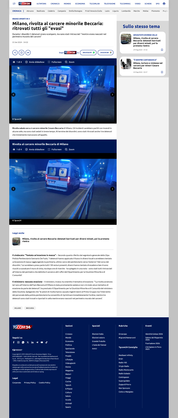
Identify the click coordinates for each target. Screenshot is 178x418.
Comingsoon (124, 377)
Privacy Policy (30, 383)
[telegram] (37, 342)
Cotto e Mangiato (126, 392)
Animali (68, 403)
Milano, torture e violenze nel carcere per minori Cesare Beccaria (147, 65)
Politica (68, 345)
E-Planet (68, 389)
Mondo (68, 338)
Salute (68, 396)
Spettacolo (70, 349)
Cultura (68, 392)
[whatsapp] (23, 342)
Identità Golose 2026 (154, 334)
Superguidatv (124, 381)
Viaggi (68, 378)
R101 (121, 359)
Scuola (68, 400)
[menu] (14, 3)
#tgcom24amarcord (127, 338)
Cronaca (68, 334)
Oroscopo (123, 334)
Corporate (16, 383)
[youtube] (42, 342)
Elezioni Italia (97, 334)
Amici (94, 349)
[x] (27, 342)
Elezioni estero (98, 338)
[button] (34, 62)
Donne (68, 367)
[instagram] (18, 342)
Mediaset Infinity (126, 355)
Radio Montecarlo (126, 370)
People (68, 356)
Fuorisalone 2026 (152, 343)
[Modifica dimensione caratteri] (28, 52)
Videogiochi (70, 363)
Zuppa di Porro (125, 384)
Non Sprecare (124, 388)
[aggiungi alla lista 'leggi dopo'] (21, 52)
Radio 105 (123, 363)
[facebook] (13, 342)
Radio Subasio (124, 373)
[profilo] (164, 3)
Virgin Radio (124, 366)
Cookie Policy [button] (44, 383)
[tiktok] (46, 342)
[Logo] (25, 3)
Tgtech (68, 385)
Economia (69, 341)
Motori (68, 374)
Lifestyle (69, 360)
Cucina (68, 381)
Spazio (68, 407)
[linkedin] (32, 342)
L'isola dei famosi (99, 345)
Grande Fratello (98, 341)
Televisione (70, 352)
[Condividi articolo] (15, 52)
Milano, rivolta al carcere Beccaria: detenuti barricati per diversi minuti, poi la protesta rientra (147, 42)
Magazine (69, 370)
